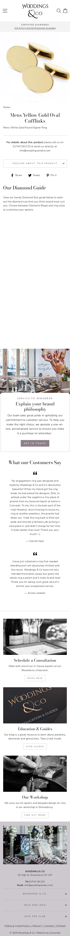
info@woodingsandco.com (35, 150)
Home (6, 107)
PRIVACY (37, 926)
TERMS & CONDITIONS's (17, 926)
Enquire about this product (35, 163)
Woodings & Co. (35, 894)
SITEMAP (61, 926)
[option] (35, 26)
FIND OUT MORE (35, 815)
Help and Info (35, 905)
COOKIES (49, 926)
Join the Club (35, 916)
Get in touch (35, 443)
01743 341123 (21, 146)
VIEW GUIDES (35, 746)
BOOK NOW (35, 678)
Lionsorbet (54, 932)
